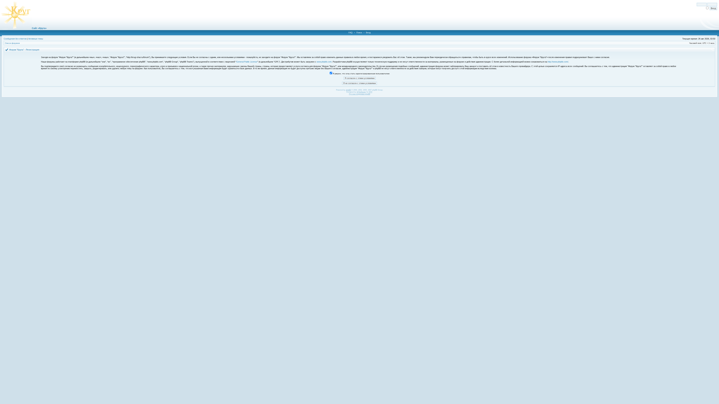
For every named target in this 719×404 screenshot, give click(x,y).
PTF (370, 92)
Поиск (359, 32)
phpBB (348, 90)
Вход (368, 32)
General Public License (246, 62)
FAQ (350, 32)
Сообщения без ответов (15, 39)
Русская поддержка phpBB (359, 94)
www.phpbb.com (324, 62)
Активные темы (35, 39)
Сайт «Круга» (39, 28)
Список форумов (12, 43)
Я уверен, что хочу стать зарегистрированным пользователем (360, 74)
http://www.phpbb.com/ (558, 62)
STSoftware (361, 92)
